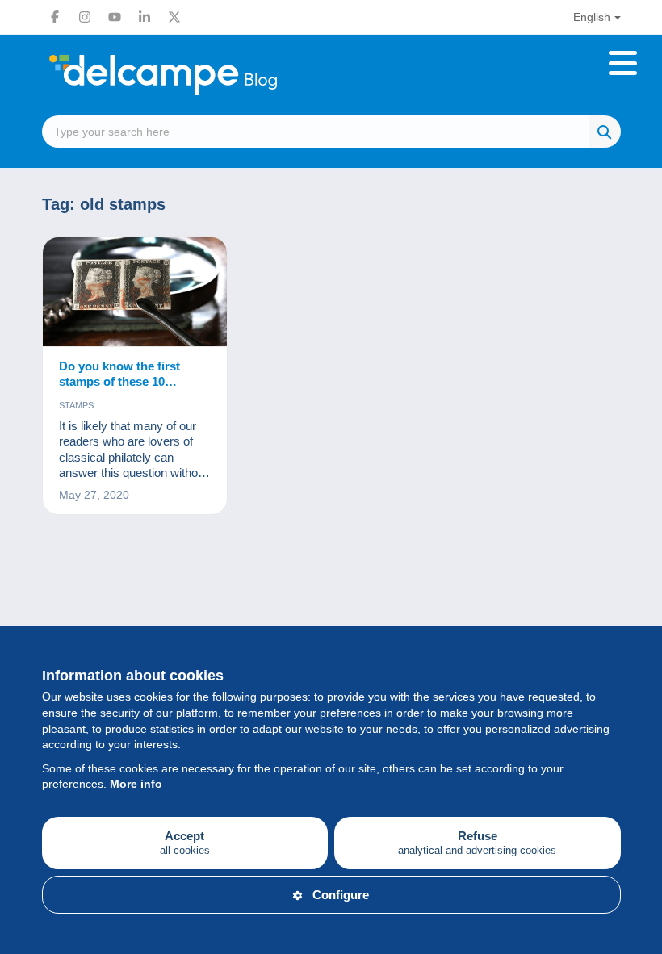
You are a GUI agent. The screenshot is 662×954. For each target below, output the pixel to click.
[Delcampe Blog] (199, 75)
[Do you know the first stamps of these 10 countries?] (135, 292)
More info (136, 783)
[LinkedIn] (144, 17)
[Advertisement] (331, 603)
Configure (340, 895)
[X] (174, 17)
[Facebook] (55, 17)
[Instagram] (85, 17)
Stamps (76, 405)
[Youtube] (115, 17)
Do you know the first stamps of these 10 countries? (119, 374)
